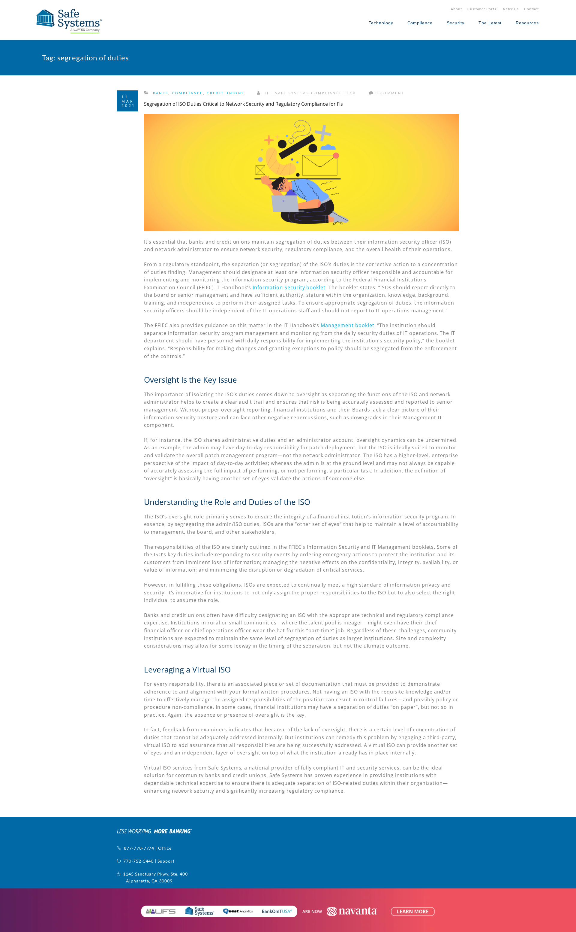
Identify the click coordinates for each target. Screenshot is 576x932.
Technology (381, 22)
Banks (161, 93)
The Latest (490, 22)
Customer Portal (482, 9)
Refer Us (511, 9)
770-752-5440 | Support (148, 861)
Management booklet (347, 325)
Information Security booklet (289, 287)
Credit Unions (225, 93)
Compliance (420, 22)
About (456, 9)
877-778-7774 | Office (147, 848)
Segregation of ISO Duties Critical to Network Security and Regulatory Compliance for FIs (243, 104)
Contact (531, 9)
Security (455, 22)
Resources (527, 22)
